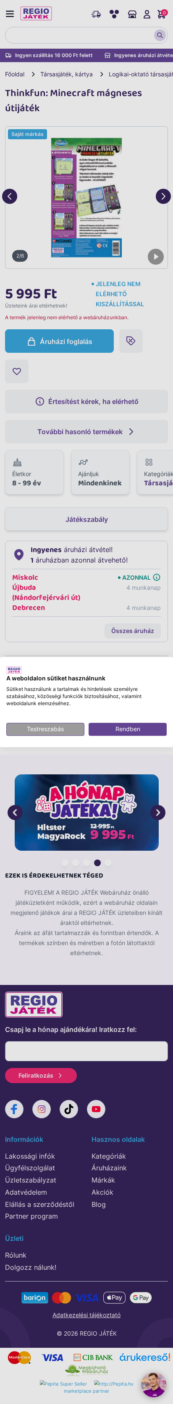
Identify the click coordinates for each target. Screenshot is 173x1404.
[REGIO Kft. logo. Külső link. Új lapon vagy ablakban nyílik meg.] (14, 670)
